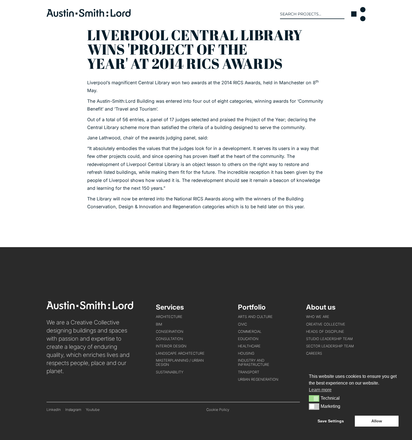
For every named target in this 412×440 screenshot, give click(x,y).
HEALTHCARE (249, 346)
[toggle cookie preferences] (314, 398)
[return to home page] (89, 15)
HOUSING (246, 353)
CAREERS (314, 353)
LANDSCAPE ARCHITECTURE (180, 353)
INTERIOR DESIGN (171, 346)
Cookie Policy (217, 410)
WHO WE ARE (317, 317)
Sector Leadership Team (330, 346)
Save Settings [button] (331, 421)
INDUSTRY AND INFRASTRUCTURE (253, 362)
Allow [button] (376, 421)
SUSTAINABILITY (169, 372)
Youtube (92, 410)
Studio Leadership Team (329, 339)
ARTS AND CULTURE (255, 317)
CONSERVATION (169, 331)
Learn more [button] (320, 389)
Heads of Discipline (325, 331)
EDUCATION (248, 339)
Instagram (73, 410)
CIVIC (242, 324)
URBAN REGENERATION (258, 379)
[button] (358, 14)
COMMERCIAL (249, 331)
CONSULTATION (169, 339)
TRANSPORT (248, 372)
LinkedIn (54, 410)
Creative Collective (325, 324)
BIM (159, 324)
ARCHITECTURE (169, 317)
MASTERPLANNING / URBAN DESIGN (180, 362)
